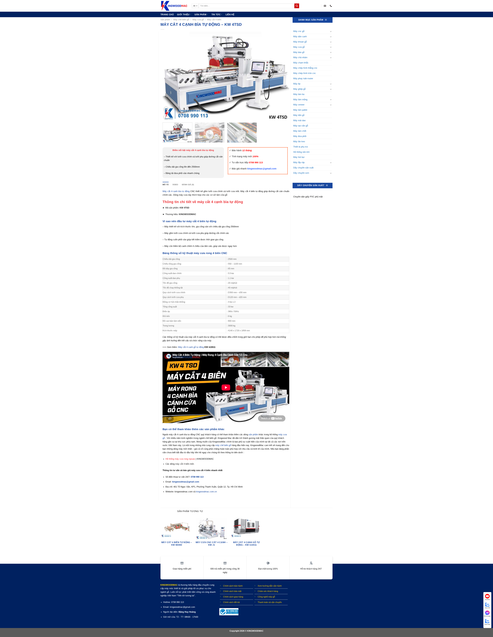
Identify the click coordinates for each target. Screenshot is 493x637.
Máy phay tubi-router (303, 78)
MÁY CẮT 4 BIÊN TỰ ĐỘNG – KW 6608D (176, 543)
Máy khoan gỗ (300, 41)
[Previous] (168, 76)
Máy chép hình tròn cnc (304, 73)
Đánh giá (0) (188, 185)
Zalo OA (487, 608)
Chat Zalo (487, 624)
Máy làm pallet (300, 110)
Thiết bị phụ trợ (300, 146)
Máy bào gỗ (298, 52)
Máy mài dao (299, 120)
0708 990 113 (197, 477)
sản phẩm (253, 434)
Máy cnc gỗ (298, 31)
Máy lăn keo (299, 141)
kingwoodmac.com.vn (206, 491)
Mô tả (166, 185)
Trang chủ (167, 14)
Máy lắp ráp (299, 162)
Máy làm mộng (300, 99)
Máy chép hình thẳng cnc (305, 68)
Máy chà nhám (300, 57)
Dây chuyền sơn (301, 173)
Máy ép (296, 83)
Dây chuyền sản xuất (303, 167)
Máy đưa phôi (299, 136)
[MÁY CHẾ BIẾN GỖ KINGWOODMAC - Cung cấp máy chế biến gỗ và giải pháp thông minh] (174, 6)
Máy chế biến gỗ (181, 19)
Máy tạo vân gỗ (300, 125)
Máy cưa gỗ (198, 19)
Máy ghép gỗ (299, 89)
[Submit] (296, 5)
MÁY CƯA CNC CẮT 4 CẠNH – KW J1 (212, 543)
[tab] (166, 184)
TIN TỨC (215, 14)
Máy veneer (299, 104)
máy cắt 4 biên (182, 464)
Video (175, 185)
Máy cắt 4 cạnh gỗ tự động (191, 347)
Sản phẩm (200, 14)
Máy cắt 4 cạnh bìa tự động (176, 191)
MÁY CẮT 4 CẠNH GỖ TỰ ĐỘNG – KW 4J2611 (246, 543)
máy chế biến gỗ (223, 445)
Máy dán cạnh (300, 36)
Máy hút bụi (298, 157)
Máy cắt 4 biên (214, 19)
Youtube (487, 599)
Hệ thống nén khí (301, 152)
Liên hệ (230, 14)
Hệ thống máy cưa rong (176, 459)
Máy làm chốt (299, 131)
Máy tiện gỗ (298, 115)
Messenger (487, 616)
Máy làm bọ (298, 94)
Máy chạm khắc (301, 62)
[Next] (283, 76)
